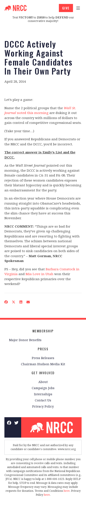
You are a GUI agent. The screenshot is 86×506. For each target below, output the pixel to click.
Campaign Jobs (43, 388)
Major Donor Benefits (25, 340)
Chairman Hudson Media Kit (43, 364)
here (67, 491)
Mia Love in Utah (39, 274)
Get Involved (43, 372)
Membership (43, 330)
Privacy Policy (43, 406)
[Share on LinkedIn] (21, 302)
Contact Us (43, 400)
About (43, 382)
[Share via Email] (28, 302)
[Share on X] (13, 302)
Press (43, 348)
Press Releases (43, 358)
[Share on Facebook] (6, 302)
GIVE (66, 7)
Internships (43, 394)
